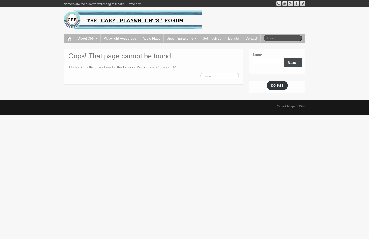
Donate (233, 38)
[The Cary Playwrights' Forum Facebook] (296, 3)
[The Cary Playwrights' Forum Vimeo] (302, 3)
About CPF (86, 38)
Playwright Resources (120, 38)
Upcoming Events (180, 38)
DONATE (277, 85)
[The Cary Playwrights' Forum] (133, 19)
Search (258, 54)
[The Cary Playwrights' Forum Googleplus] (290, 3)
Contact (251, 38)
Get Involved (212, 38)
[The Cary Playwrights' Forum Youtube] (284, 3)
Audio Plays (151, 38)
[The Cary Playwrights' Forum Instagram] (278, 3)
